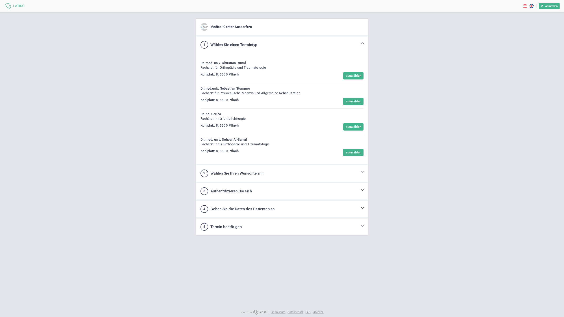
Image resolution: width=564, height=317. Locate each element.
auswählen (353, 76)
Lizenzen (318, 312)
